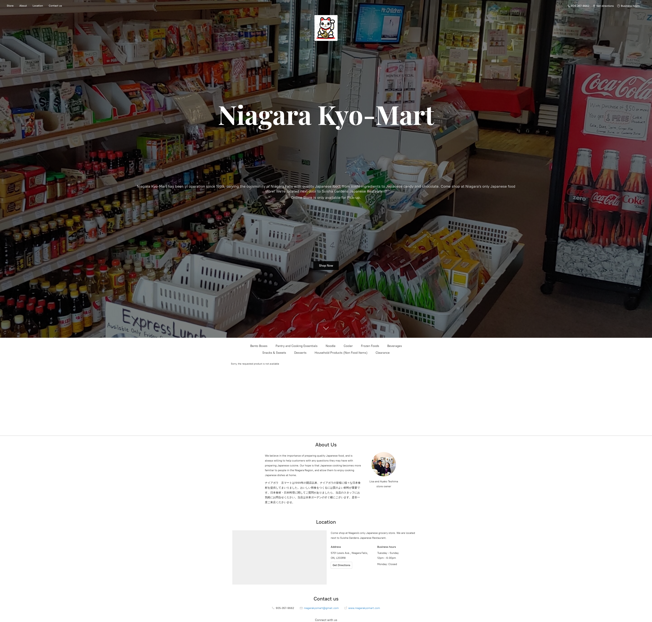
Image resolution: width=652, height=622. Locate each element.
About (23, 5)
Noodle (331, 346)
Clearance (383, 353)
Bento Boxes (258, 346)
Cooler (348, 346)
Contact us (55, 5)
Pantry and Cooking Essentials (297, 346)
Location (38, 5)
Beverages (394, 346)
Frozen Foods (370, 346)
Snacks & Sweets (274, 353)
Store (10, 5)
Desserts (300, 353)
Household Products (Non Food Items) (341, 353)
